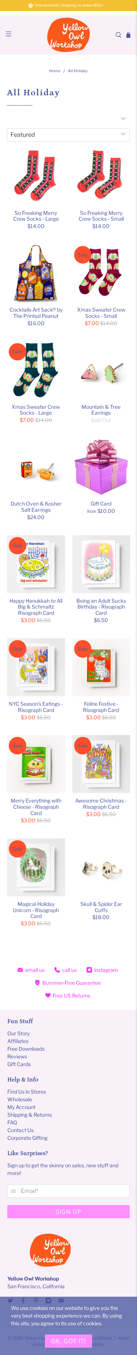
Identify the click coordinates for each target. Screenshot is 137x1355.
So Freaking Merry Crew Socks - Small (101, 216)
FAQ (12, 1122)
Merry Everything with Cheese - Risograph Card (36, 806)
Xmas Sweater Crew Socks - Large (36, 410)
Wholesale (19, 1099)
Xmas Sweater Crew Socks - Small (101, 312)
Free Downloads (26, 1049)
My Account (21, 1107)
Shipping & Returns (29, 1115)
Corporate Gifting (27, 1138)
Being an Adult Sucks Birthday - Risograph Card (101, 607)
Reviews (17, 1056)
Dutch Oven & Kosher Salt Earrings (36, 506)
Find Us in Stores (26, 1091)
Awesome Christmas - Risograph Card (101, 803)
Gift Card (101, 503)
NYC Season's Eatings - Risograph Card (36, 707)
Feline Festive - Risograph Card (101, 707)
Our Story (18, 1033)
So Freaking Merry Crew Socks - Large (36, 216)
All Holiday (78, 71)
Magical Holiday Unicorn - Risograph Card (36, 910)
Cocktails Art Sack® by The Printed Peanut (35, 312)
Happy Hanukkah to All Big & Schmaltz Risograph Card (35, 607)
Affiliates (17, 1041)
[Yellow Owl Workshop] (68, 35)
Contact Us (20, 1130)
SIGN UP (68, 1212)
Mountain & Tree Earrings (101, 410)
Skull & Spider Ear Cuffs (101, 907)
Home (54, 71)
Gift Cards (19, 1064)
